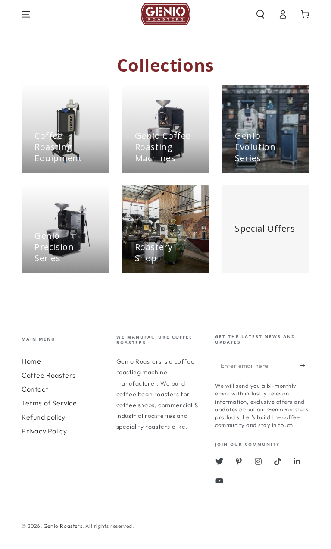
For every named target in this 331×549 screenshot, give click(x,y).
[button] (260, 14)
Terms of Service (49, 402)
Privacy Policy (44, 431)
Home (31, 361)
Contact (35, 389)
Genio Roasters (63, 526)
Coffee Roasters (49, 375)
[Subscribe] (304, 365)
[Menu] (26, 14)
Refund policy (44, 417)
